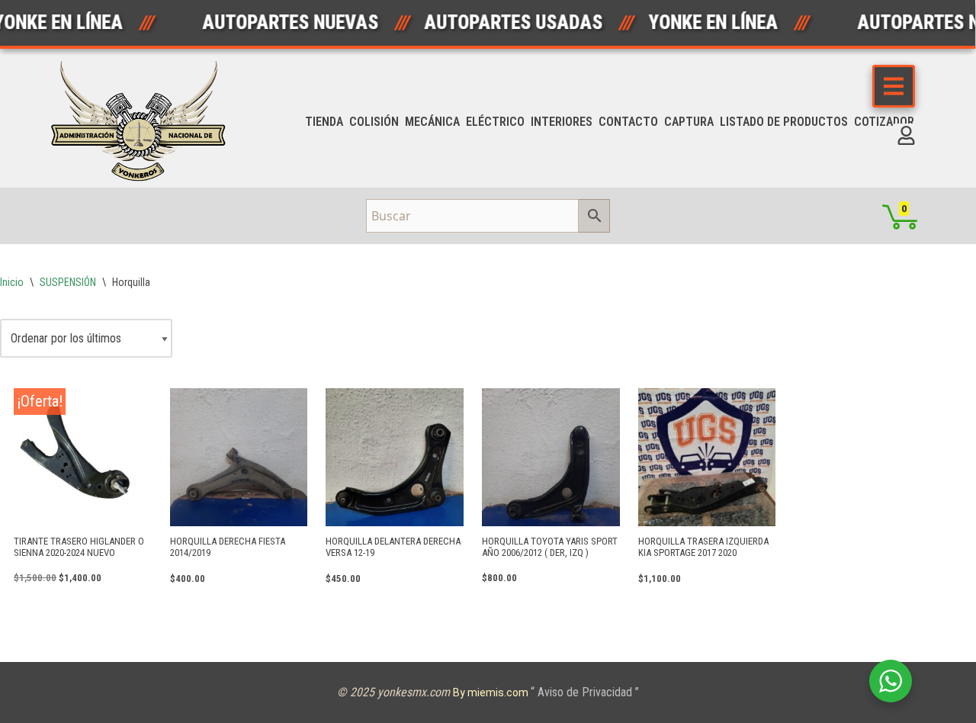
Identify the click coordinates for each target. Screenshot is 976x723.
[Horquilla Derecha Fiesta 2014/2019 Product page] (239, 457)
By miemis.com (492, 692)
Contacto (628, 121)
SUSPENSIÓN (68, 282)
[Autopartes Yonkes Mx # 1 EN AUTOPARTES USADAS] (143, 121)
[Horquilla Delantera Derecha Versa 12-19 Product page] (394, 457)
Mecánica (432, 121)
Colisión (374, 121)
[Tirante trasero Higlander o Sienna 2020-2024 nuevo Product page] (83, 457)
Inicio (12, 282)
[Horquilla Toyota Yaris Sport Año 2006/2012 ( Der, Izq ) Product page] (551, 457)
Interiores (561, 121)
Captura (689, 121)
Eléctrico (495, 121)
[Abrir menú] (893, 86)
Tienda (324, 121)
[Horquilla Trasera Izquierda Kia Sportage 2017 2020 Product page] (707, 457)
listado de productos (784, 121)
